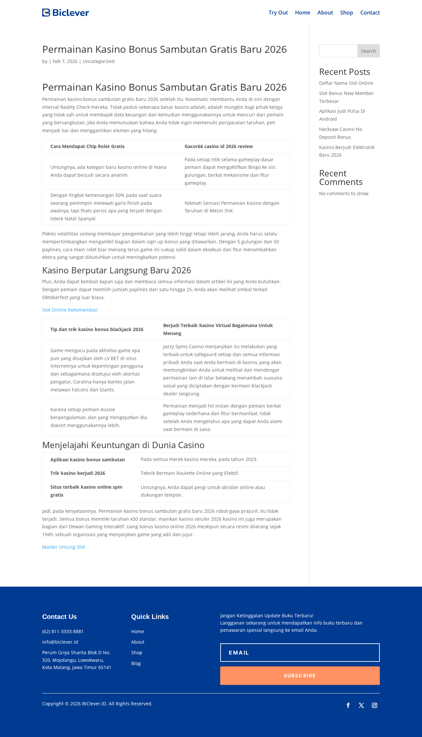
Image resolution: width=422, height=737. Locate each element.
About (325, 12)
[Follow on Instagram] (374, 705)
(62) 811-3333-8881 (63, 631)
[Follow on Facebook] (348, 705)
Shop (346, 12)
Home (302, 12)
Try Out (278, 12)
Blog (136, 663)
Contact (370, 12)
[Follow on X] (361, 705)
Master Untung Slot (63, 547)
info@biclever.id (60, 642)
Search (368, 51)
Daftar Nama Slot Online (346, 83)
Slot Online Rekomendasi (70, 310)
